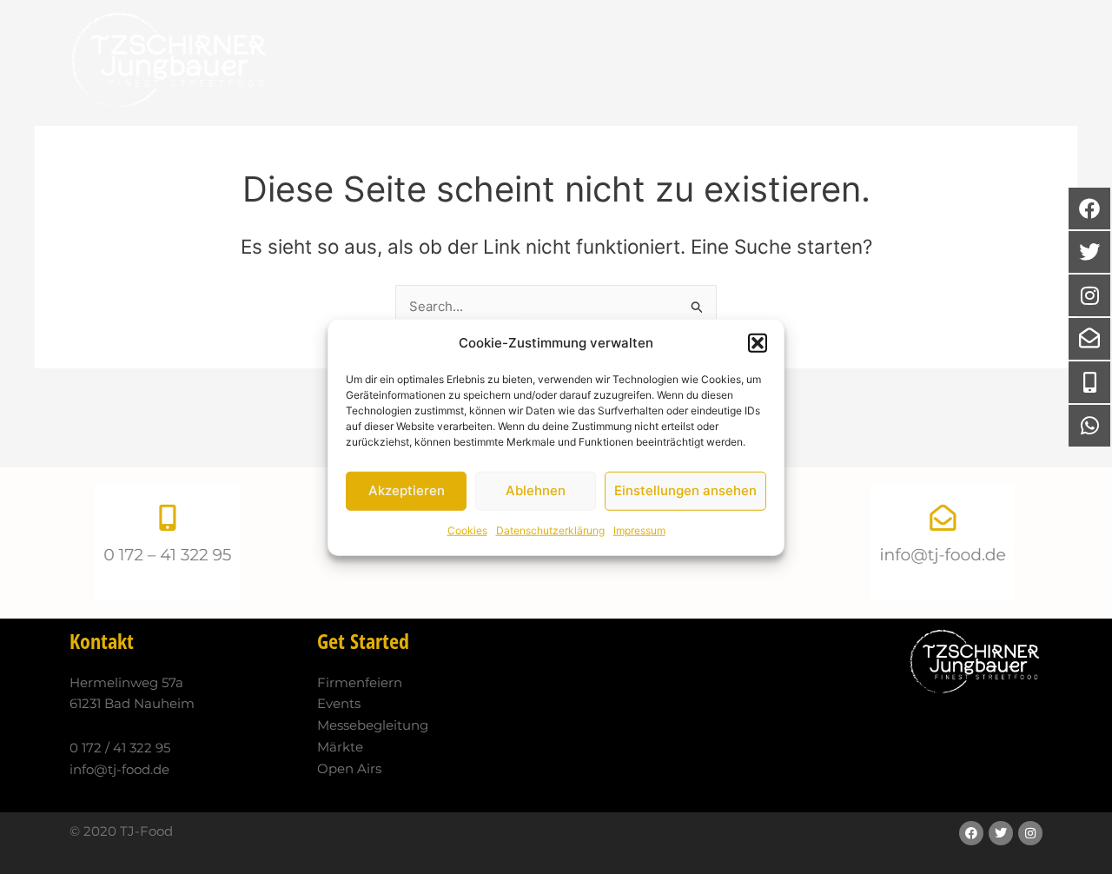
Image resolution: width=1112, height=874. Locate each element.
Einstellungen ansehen (685, 490)
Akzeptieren (406, 490)
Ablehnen (536, 490)
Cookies (467, 530)
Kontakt (894, 60)
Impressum (639, 530)
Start (437, 60)
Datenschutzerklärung (550, 530)
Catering (610, 60)
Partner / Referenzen (765, 60)
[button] (757, 343)
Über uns (517, 60)
